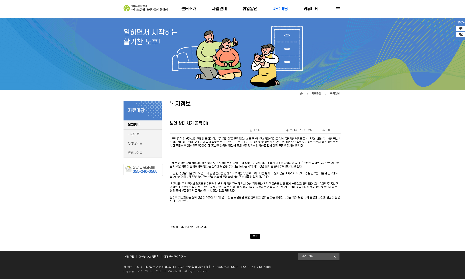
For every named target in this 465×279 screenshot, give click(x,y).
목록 (255, 236)
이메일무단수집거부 (174, 257)
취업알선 (250, 9)
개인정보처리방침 (149, 257)
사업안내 (219, 9)
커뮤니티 (311, 9)
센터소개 (189, 9)
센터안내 (129, 257)
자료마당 (280, 9)
